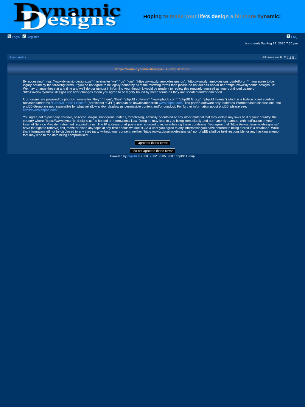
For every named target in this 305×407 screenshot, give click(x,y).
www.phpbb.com (171, 103)
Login (15, 37)
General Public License (68, 103)
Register (32, 37)
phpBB (132, 156)
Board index (17, 57)
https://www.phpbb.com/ (40, 110)
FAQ (294, 37)
